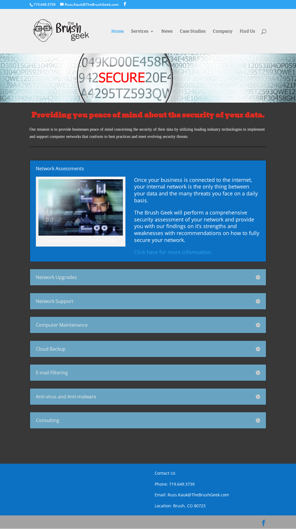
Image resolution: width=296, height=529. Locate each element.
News (167, 31)
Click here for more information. (173, 252)
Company (222, 31)
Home (117, 31)
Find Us (247, 31)
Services (139, 31)
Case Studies (193, 31)
